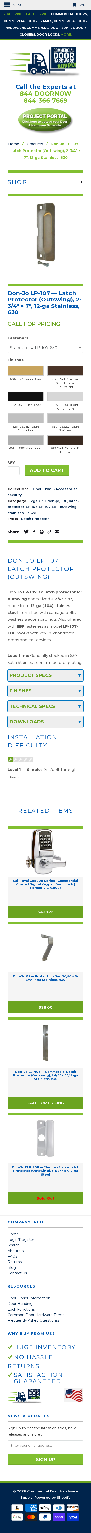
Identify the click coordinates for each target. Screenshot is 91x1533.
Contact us (17, 1273)
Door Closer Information (29, 1298)
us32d (30, 513)
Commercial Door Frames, (28, 21)
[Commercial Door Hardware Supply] (45, 61)
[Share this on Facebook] (33, 532)
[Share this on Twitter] (25, 531)
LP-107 (31, 507)
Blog (12, 1267)
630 (42, 501)
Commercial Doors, (69, 14)
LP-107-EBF (48, 507)
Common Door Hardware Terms (36, 1315)
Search (14, 1245)
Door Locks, (48, 34)
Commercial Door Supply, (51, 28)
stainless (16, 513)
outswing (68, 507)
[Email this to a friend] (55, 532)
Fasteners (18, 338)
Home (13, 1234)
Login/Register (21, 1239)
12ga (33, 501)
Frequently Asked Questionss (33, 1320)
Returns (15, 1262)
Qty (11, 462)
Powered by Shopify (52, 1497)
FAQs (12, 1256)
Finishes (21, 691)
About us (16, 1250)
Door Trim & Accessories (55, 489)
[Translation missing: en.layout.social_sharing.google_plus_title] (48, 532)
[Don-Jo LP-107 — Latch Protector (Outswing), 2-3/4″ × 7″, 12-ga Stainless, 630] (45, 234)
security (15, 495)
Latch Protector (35, 519)
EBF (64, 501)
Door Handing (20, 1303)
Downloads (27, 722)
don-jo (53, 501)
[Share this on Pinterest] (40, 532)
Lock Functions (21, 1309)
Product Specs (31, 675)
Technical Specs (32, 706)
